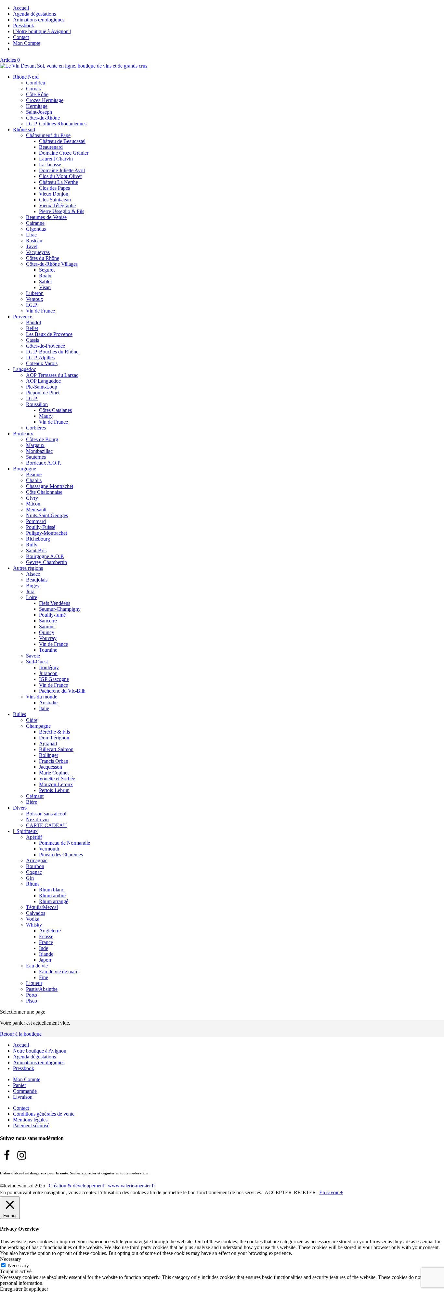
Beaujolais (36, 579)
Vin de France (40, 310)
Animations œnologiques (38, 19)
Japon (45, 960)
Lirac (31, 234)
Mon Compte (26, 43)
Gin (30, 878)
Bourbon (35, 866)
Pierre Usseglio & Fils (61, 211)
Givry (32, 498)
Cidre (31, 720)
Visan (45, 287)
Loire (31, 597)
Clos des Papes (54, 188)
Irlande (46, 954)
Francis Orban (53, 761)
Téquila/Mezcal (42, 907)
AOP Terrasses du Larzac (52, 375)
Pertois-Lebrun (54, 790)
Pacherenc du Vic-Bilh (62, 691)
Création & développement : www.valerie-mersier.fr (102, 1185)
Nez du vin (37, 819)
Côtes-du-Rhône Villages (52, 264)
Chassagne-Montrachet (49, 486)
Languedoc (24, 369)
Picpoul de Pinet (42, 392)
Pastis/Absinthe (42, 989)
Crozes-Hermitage (44, 100)
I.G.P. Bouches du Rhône (52, 351)
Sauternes (36, 457)
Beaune (34, 474)
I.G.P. (32, 305)
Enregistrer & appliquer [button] (24, 1289)
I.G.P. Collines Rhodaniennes (56, 123)
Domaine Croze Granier (63, 153)
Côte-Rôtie (37, 94)
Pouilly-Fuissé (40, 527)
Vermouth (49, 848)
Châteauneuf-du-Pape (48, 135)
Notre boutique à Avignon (39, 1051)
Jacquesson (50, 767)
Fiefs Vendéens (54, 603)
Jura (30, 591)
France (46, 942)
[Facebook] (7, 1155)
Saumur (47, 626)
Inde (43, 948)
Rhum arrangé (53, 901)
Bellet (32, 328)
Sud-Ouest (37, 661)
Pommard (36, 521)
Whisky (34, 924)
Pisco (31, 1001)
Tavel (31, 246)
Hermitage (36, 106)
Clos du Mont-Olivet (60, 176)
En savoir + (331, 1192)
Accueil (21, 8)
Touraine (48, 650)
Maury (46, 416)
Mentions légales (30, 1119)
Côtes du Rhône (42, 258)
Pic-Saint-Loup (41, 387)
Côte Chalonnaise (44, 492)
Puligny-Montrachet (46, 533)
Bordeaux (23, 433)
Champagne (38, 726)
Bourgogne (24, 468)
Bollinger (48, 755)
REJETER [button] (305, 1192)
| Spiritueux (25, 831)
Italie (44, 708)
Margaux (35, 445)
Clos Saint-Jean (55, 199)
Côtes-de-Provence (45, 346)
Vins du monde (41, 696)
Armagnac (36, 860)
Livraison (23, 1097)
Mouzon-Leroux (56, 784)
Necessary (18, 1265)
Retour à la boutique (21, 1034)
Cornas (33, 88)
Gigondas (36, 229)
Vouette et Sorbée (57, 778)
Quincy (46, 632)
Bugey (33, 585)
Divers (20, 808)
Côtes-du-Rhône (43, 118)
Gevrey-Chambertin (46, 562)
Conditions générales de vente (43, 1114)
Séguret (47, 270)
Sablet (45, 281)
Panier (19, 1085)
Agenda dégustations (34, 14)
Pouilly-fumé (52, 615)
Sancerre (48, 620)
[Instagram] (22, 1155)
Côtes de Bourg (42, 439)
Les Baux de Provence (49, 334)
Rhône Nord (26, 77)
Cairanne (35, 223)
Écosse (46, 936)
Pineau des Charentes (61, 854)
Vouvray (48, 638)
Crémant (35, 796)
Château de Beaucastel (62, 141)
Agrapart (48, 743)
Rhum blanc (51, 889)
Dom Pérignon (54, 737)
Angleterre (50, 930)
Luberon (35, 293)
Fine (43, 977)
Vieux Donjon (53, 194)
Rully (31, 544)
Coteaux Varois (42, 363)
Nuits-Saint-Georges (47, 515)
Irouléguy (49, 667)
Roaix (45, 275)
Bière (31, 802)
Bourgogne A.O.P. (45, 556)
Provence (22, 316)
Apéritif (34, 837)
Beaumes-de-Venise (46, 217)
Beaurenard (51, 147)
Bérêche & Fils (54, 732)
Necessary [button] (10, 1259)
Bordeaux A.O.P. (43, 463)
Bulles (19, 714)
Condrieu (35, 82)
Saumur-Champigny (60, 609)
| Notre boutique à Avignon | (42, 31)
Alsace (33, 574)
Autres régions (28, 568)
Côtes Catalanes (55, 410)
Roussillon (37, 404)
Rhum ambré (52, 895)
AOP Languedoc (43, 381)
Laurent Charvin (56, 158)
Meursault (36, 509)
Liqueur (34, 983)
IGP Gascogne (54, 679)
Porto (31, 995)
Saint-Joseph (39, 112)
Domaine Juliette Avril (62, 170)
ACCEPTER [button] (278, 1192)
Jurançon (48, 673)
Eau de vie (37, 965)
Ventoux (34, 299)
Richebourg (38, 539)
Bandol (33, 322)
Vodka (32, 919)
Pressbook (23, 25)
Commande (25, 1091)
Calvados (35, 913)
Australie (48, 702)
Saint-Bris (36, 550)
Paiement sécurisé (31, 1125)
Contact (21, 37)
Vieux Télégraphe (57, 205)
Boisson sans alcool (46, 813)
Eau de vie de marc (58, 971)
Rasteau (34, 240)
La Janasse (50, 164)
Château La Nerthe (58, 182)
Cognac (34, 872)
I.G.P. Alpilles (40, 357)
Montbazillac (39, 451)
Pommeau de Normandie (64, 843)
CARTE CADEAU (46, 825)
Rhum (32, 884)
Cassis (32, 340)
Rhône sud (24, 129)
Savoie (33, 656)
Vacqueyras (38, 252)
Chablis (34, 480)
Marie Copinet (54, 772)
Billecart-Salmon (56, 749)
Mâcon (33, 503)
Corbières (36, 427)
